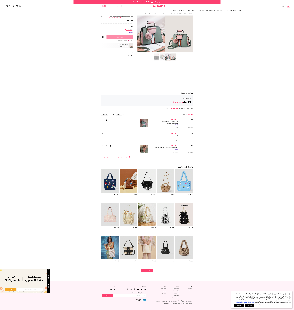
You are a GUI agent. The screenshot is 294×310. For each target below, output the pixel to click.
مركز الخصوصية (189, 301)
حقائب (177, 13)
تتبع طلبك (164, 290)
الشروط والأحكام (189, 303)
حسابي (165, 286)
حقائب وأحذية (182, 11)
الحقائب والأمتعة (182, 13)
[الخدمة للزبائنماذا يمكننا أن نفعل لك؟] (10, 6)
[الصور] (165, 34)
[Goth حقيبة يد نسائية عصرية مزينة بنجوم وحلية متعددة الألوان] (128, 247)
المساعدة (177, 286)
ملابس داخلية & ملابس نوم (202, 11)
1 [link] (129, 157)
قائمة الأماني (163, 288)
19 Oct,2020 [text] (190, 152)
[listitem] (184, 185)
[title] (147, 167)
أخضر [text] (175, 127)
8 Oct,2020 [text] (190, 127)
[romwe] (159, 6)
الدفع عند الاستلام (175, 297)
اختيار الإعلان (174, 303)
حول (191, 286)
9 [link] (107, 157)
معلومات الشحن (176, 290)
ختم (179, 303)
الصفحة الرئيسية (190, 13)
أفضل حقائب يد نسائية (171, 13)
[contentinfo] (190, 194)
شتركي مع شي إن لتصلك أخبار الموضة (138, 292)
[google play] (111, 289)
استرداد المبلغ (176, 293)
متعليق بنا (190, 288)
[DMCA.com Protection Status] (138, 300)
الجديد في (226, 11)
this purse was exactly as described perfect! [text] (166, 147)
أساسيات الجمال (233, 11)
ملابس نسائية (219, 11)
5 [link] (118, 157)
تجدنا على (144, 286)
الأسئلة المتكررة (176, 288)
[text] (165, 119)
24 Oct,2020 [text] (190, 140)
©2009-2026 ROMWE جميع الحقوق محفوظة (183, 300)
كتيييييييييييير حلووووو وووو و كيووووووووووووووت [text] (170, 122)
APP (115, 286)
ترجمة (176, 124)
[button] (103, 37)
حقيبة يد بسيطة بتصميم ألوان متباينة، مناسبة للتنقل (121, 16)
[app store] (114, 289)
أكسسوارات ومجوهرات (190, 11)
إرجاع (178, 292)
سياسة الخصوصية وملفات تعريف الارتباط (176, 301)
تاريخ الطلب (164, 292)
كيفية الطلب (176, 295)
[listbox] (20, 6)
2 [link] (126, 157)
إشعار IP (183, 303)
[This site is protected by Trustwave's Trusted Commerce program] (144, 300)
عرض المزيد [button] (147, 270)
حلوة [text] (176, 135)
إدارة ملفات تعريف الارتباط (162, 301)
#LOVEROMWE (163, 293)
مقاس (131, 26)
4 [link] (121, 157)
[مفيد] (106, 120)
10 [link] (104, 157)
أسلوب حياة (175, 11)
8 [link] (110, 157)
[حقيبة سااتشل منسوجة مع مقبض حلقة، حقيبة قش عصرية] (165, 181)
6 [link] (115, 157)
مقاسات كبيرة (212, 11)
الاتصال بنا (190, 290)
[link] (147, 2)
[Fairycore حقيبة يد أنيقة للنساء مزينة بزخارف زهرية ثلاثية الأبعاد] (165, 247)
